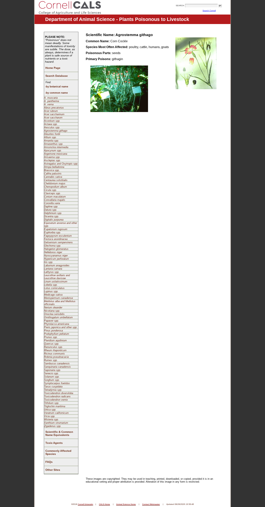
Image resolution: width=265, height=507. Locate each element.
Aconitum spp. (52, 120)
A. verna (49, 104)
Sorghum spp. (52, 380)
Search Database (56, 75)
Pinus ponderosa (53, 330)
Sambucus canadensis (57, 363)
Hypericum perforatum (56, 258)
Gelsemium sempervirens (58, 242)
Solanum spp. (52, 376)
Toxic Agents (54, 442)
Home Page (52, 67)
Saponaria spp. (52, 370)
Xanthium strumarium (56, 422)
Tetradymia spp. (53, 389)
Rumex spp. (51, 360)
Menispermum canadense (58, 298)
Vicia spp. (49, 416)
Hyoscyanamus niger (56, 255)
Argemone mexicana (55, 153)
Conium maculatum (55, 196)
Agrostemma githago (55, 130)
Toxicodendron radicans (57, 396)
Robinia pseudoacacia (56, 356)
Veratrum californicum (56, 412)
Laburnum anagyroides (56, 265)
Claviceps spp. (52, 193)
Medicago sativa (53, 294)
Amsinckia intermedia (56, 147)
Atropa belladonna (54, 167)
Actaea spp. (51, 124)
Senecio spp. (51, 373)
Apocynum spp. (53, 150)
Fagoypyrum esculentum (58, 235)
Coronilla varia (52, 203)
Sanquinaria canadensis (57, 366)
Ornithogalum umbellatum (58, 317)
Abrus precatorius (54, 107)
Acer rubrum (51, 111)
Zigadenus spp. (52, 426)
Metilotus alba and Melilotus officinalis (59, 303)
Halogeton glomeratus (56, 248)
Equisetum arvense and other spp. (60, 224)
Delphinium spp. (53, 213)
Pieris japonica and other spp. (60, 327)
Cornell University (85, 504)
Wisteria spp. (51, 419)
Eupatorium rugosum (55, 229)
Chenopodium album (55, 186)
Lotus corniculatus (54, 288)
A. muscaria (51, 97)
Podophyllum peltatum (56, 333)
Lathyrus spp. (51, 272)
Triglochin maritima (54, 406)
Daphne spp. (51, 206)
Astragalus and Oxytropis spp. (61, 163)
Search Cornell (209, 10)
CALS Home (104, 504)
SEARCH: (180, 5)
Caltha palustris (52, 173)
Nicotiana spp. (52, 310)
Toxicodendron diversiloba (58, 393)
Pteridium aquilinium (55, 340)
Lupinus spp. (51, 291)
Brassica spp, (52, 170)
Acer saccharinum (54, 114)
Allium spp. (50, 137)
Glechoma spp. (52, 245)
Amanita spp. (51, 140)
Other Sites (52, 469)
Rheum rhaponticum (55, 350)
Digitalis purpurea (53, 219)
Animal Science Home (126, 504)
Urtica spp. (50, 409)
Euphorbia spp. (52, 232)
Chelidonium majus (54, 183)
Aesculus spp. (52, 127)
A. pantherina (51, 101)
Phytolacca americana (56, 323)
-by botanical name (56, 86)
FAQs (49, 461)
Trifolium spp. (51, 403)
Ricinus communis (54, 353)
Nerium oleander (53, 307)
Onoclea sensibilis (54, 314)
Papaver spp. (51, 320)
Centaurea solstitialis (56, 180)
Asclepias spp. (52, 160)
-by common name (56, 92)
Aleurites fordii (52, 134)
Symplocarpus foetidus (57, 383)
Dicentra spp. (51, 216)
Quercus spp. (51, 343)
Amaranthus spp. (53, 143)
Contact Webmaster (151, 504)
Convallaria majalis (54, 199)
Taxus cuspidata (53, 386)
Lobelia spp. (51, 284)
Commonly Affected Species (58, 452)
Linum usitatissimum (55, 281)
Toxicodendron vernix (56, 399)
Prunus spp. (51, 337)
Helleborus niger (53, 252)
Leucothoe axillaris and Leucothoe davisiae (57, 277)
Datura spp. (50, 209)
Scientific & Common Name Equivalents (59, 433)
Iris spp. (48, 262)
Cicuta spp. (50, 190)
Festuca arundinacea (56, 239)
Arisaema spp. (52, 157)
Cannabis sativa (53, 176)
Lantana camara (53, 268)
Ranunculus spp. (53, 347)
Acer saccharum (53, 117)
